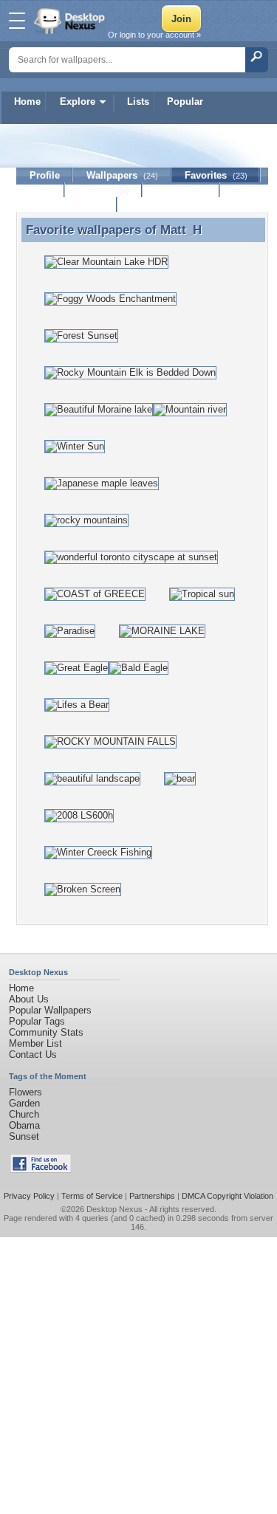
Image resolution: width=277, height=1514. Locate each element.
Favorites (216, 175)
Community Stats (46, 1032)
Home (27, 101)
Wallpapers (122, 175)
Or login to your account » (154, 34)
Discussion (181, 190)
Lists (138, 101)
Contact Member (67, 204)
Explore (77, 101)
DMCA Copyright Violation (227, 1195)
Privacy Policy (29, 1195)
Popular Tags (37, 1021)
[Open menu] (17, 20)
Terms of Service (92, 1195)
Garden (24, 1103)
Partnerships (152, 1195)
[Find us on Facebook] (40, 1169)
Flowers (25, 1092)
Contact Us (33, 1054)
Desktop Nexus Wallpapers (71, 20)
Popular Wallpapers (50, 1010)
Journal (103, 190)
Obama (24, 1125)
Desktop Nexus (114, 1209)
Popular (185, 101)
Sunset (24, 1136)
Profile (45, 175)
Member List (35, 1043)
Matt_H (181, 229)
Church (24, 1114)
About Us (29, 999)
